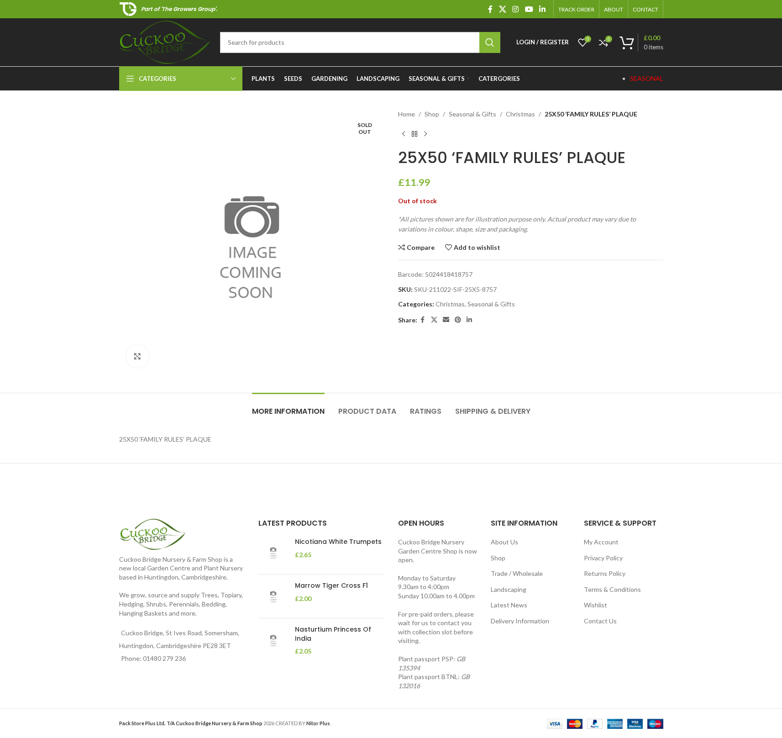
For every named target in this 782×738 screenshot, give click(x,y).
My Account (601, 542)
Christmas (520, 114)
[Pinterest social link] (458, 320)
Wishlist (595, 605)
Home (406, 114)
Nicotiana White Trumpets (338, 542)
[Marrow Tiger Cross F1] (273, 596)
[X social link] (502, 9)
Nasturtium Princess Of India (333, 634)
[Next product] (425, 133)
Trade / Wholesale (517, 573)
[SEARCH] (489, 42)
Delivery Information (520, 621)
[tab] (288, 407)
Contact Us (600, 621)
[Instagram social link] (515, 9)
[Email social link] (446, 320)
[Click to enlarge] (137, 356)
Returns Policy (604, 573)
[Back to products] (414, 133)
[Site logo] (165, 41)
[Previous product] (403, 133)
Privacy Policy (603, 558)
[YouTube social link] (529, 9)
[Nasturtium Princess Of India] (273, 640)
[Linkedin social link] (542, 9)
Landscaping (508, 589)
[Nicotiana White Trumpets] (273, 552)
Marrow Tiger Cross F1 (331, 585)
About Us (504, 542)
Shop (432, 114)
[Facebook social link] (490, 9)
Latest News (509, 605)
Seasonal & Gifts (472, 114)
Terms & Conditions (612, 589)
